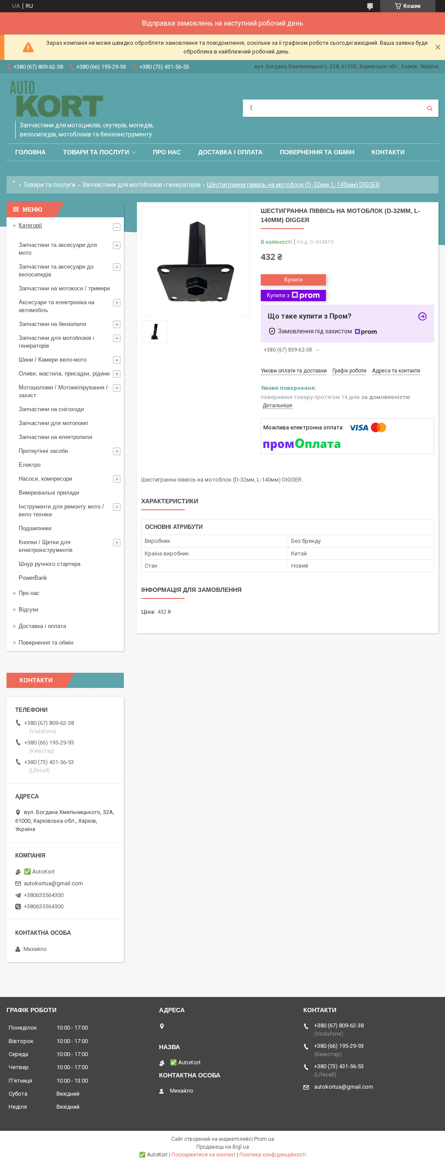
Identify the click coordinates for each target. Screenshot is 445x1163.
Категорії (30, 225)
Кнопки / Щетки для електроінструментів (46, 546)
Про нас (167, 152)
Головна (30, 152)
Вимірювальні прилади (49, 492)
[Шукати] (429, 108)
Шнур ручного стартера (49, 564)
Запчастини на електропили (55, 437)
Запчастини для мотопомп (53, 423)
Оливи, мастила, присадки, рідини (64, 373)
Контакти (388, 152)
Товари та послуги (96, 152)
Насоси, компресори (45, 478)
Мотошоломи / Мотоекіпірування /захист (63, 391)
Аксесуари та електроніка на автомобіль (56, 306)
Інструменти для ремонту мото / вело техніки (61, 510)
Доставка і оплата (230, 152)
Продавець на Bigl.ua (222, 1147)
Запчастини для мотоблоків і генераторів (141, 184)
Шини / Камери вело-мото (52, 359)
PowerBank (33, 578)
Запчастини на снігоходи (51, 409)
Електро (29, 465)
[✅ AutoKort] (58, 99)
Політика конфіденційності (272, 1155)
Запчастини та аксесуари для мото (58, 249)
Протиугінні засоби (43, 451)
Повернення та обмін (317, 152)
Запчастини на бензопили (52, 324)
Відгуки (28, 609)
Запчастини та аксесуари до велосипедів (56, 270)
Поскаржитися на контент (204, 1155)
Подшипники (35, 528)
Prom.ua (264, 1139)
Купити (293, 279)
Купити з (278, 295)
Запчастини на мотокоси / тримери (64, 288)
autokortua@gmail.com (53, 883)
